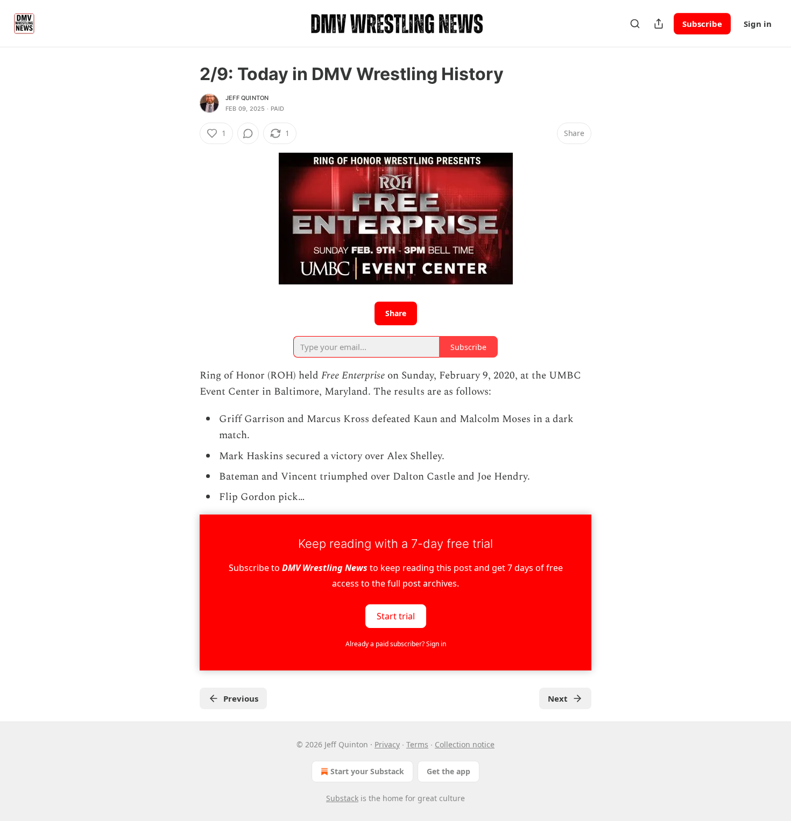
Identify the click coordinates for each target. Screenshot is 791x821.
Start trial (396, 616)
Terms (417, 744)
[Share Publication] (658, 23)
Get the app (448, 771)
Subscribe (702, 23)
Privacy (387, 744)
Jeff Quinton (247, 98)
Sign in (758, 23)
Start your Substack (367, 771)
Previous (240, 698)
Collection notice (465, 744)
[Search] (635, 23)
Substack (342, 798)
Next (558, 698)
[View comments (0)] (248, 133)
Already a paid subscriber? (395, 643)
